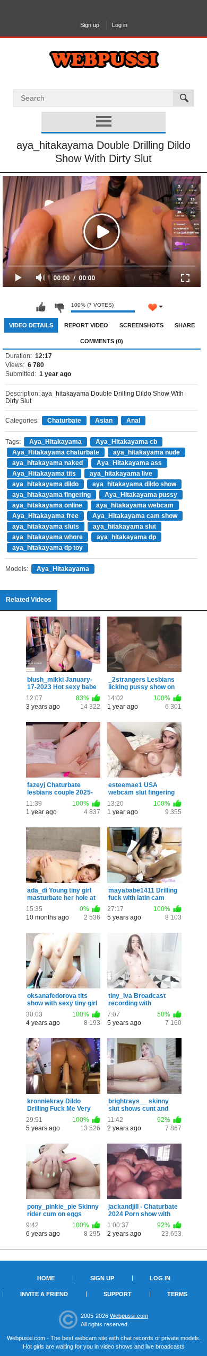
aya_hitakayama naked (47, 463)
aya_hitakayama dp (126, 537)
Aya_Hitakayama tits (44, 473)
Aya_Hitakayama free (45, 516)
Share (185, 325)
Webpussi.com (129, 1316)
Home (46, 1278)
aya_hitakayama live (121, 473)
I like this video (41, 307)
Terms (177, 1294)
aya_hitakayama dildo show (134, 484)
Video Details (31, 325)
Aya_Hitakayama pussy (141, 494)
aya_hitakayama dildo (45, 484)
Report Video (86, 325)
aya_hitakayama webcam (135, 505)
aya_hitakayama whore (47, 537)
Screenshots (141, 325)
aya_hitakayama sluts (45, 526)
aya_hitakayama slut (124, 526)
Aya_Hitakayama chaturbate (55, 452)
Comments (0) (101, 341)
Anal (133, 420)
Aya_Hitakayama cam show (134, 516)
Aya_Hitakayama (55, 441)
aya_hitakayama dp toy (47, 547)
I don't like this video (59, 307)
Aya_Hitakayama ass (129, 463)
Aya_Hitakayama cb (126, 441)
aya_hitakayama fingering (51, 494)
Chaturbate (64, 420)
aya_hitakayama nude (146, 452)
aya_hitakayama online (47, 505)
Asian (104, 420)
